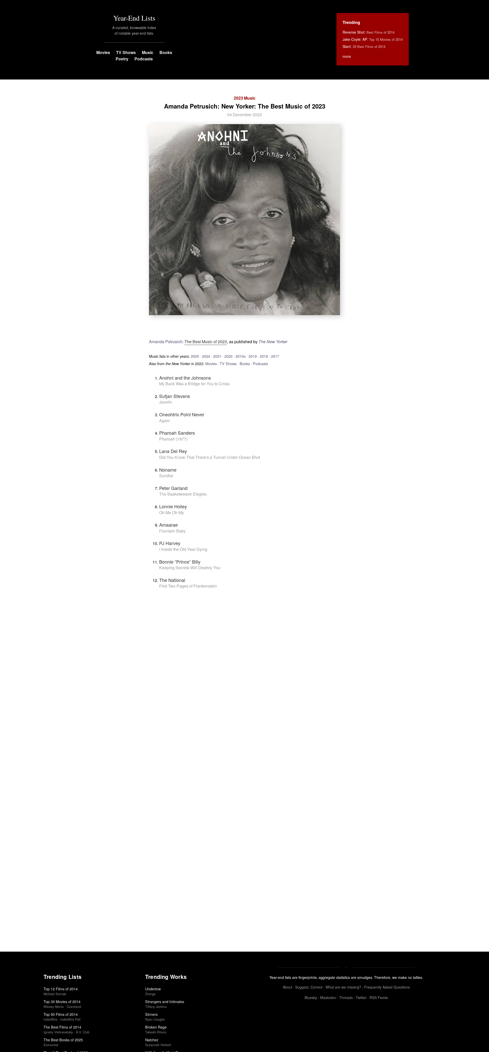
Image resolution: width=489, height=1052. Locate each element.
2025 (195, 356)
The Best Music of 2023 (205, 341)
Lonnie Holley (173, 506)
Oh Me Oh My (171, 512)
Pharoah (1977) (173, 439)
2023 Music (244, 98)
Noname (167, 469)
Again (164, 420)
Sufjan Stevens (174, 396)
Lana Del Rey (173, 451)
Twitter (361, 997)
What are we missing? (343, 987)
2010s (241, 356)
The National (172, 580)
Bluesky (311, 997)
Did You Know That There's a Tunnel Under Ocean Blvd (209, 457)
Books (165, 52)
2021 (217, 356)
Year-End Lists (134, 18)
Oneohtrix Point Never (181, 414)
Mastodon (328, 997)
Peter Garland (173, 488)
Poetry (122, 59)
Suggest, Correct (308, 987)
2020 (228, 356)
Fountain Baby (172, 531)
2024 (206, 356)
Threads (346, 997)
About (287, 987)
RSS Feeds (379, 997)
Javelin (165, 402)
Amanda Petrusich (165, 341)
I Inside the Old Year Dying (183, 549)
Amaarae (168, 524)
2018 (264, 356)
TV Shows (126, 52)
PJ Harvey (169, 543)
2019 (253, 356)
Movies (103, 52)
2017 (275, 356)
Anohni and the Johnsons (185, 377)
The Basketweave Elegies (183, 494)
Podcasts (143, 59)
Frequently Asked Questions (387, 987)
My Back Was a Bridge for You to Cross (194, 384)
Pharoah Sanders (177, 432)
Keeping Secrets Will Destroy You (189, 567)
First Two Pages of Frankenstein (188, 586)
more (347, 56)
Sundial (166, 475)
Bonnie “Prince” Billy (179, 561)
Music (147, 52)
